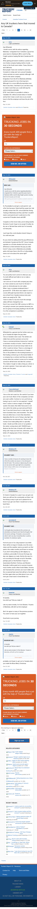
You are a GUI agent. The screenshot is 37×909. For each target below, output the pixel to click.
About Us (17, 881)
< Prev (3, 30)
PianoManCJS (20, 828)
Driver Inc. (17, 793)
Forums (20, 10)
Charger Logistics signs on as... (22, 757)
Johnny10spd (20, 818)
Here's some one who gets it (20, 764)
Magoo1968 (18, 753)
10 (24, 30)
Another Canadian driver (10, 107)
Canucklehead (13, 389)
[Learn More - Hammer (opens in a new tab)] (18, 3)
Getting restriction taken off (23, 816)
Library (18, 887)
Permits (17, 773)
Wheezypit (17, 847)
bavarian (11, 592)
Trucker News (17, 884)
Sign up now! (19, 741)
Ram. (12, 844)
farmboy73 (9, 771)
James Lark (18, 795)
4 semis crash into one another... (23, 806)
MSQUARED (18, 790)
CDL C (24, 159)
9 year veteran (19, 751)
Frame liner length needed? (22, 821)
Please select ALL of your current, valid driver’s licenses (16, 156)
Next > (3, 33)
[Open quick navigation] (33, 19)
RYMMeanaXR (10, 781)
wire (10, 42)
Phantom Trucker (20, 374)
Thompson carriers (19, 846)
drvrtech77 (17, 807)
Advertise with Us (18, 890)
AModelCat (9, 786)
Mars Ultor (17, 852)
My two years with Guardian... (20, 838)
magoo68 (30, 374)
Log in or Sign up (29, 8)
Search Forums (7, 15)
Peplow (15, 765)
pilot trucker (18, 774)
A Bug (13, 840)
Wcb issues (18, 788)
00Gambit (20, 107)
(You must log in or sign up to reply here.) (12, 728)
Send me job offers (18, 164)
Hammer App (18, 893)
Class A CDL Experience (12, 148)
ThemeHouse (29, 905)
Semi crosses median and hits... (23, 811)
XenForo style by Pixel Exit (18, 903)
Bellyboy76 (12, 449)
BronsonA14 (18, 823)
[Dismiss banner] (35, 4)
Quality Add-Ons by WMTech (18, 904)
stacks (11, 634)
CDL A (7, 159)
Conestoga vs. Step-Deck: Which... (20, 842)
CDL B (15, 159)
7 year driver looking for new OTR (23, 851)
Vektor (14, 762)
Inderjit (11, 327)
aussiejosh (12, 520)
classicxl (15, 758)
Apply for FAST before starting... (21, 760)
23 (30, 30)
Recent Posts (16, 15)
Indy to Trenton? (20, 827)
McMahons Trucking (11, 835)
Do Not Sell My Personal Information (18, 896)
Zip (5, 141)
